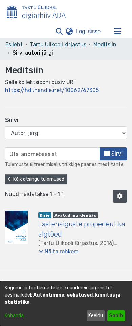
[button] (59, 31)
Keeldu (95, 316)
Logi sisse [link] (88, 31)
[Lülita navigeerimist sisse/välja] (117, 31)
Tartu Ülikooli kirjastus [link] (58, 44)
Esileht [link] (14, 44)
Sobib (116, 316)
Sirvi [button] (116, 153)
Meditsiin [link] (104, 44)
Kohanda (14, 316)
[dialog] (66, 303)
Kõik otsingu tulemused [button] (38, 179)
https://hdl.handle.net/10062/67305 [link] (52, 90)
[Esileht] (39, 11)
